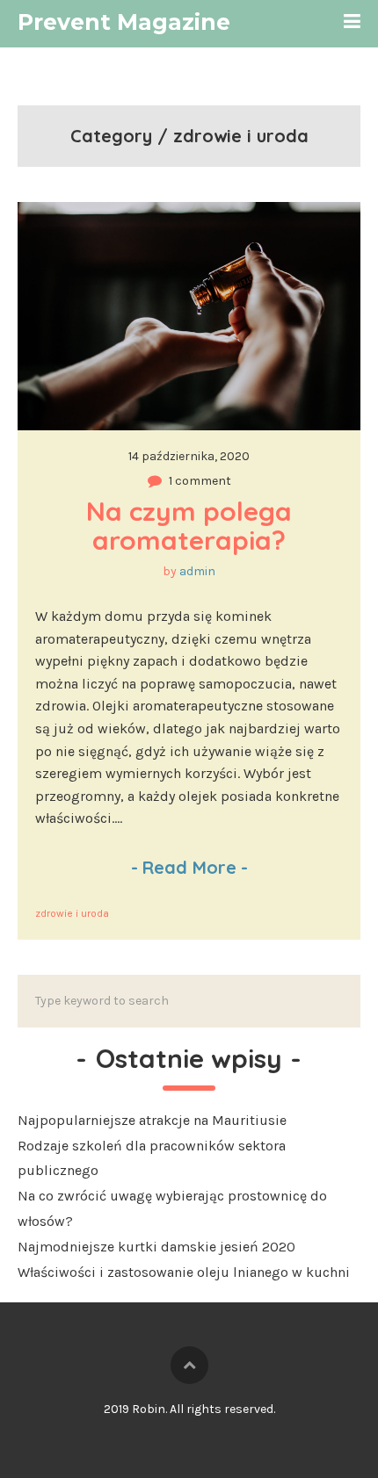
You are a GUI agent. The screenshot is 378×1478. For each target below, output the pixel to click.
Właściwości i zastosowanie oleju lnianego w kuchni (184, 1272)
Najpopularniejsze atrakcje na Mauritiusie (152, 1120)
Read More (189, 867)
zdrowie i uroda (72, 913)
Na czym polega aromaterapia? (192, 525)
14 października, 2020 (189, 456)
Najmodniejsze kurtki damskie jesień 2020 (156, 1246)
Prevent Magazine (124, 22)
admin (197, 571)
